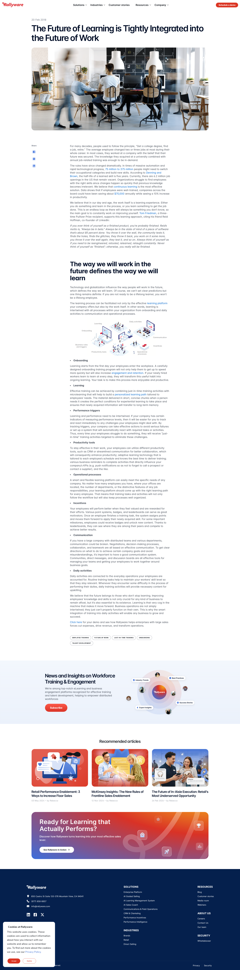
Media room (203, 900)
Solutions (78, 5)
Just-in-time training (124, 638)
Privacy (196, 965)
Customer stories (119, 5)
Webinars (202, 905)
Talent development (81, 643)
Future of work (101, 638)
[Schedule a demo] (227, 5)
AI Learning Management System (139, 900)
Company (160, 5)
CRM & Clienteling (132, 913)
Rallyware (12, 5)
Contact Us (203, 923)
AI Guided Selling (132, 896)
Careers (201, 918)
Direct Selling (130, 944)
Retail (126, 940)
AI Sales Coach (131, 905)
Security (208, 965)
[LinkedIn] (28, 914)
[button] (34, 152)
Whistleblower (204, 941)
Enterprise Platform (133, 892)
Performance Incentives (135, 917)
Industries (96, 5)
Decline (29, 961)
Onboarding (144, 638)
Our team (202, 927)
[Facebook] (35, 914)
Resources (142, 5)
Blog (200, 892)
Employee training (80, 638)
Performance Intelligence (135, 922)
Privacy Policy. (33, 952)
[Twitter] (42, 914)
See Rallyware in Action (57, 850)
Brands (127, 935)
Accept (14, 961)
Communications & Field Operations (141, 909)
